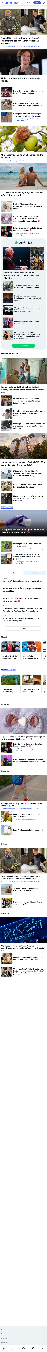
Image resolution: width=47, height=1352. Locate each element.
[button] (43, 2)
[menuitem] (29, 3)
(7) (31, 230)
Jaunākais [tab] (12, 573)
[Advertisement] (23, 1080)
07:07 (5, 586)
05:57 (4, 596)
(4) (28, 532)
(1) (38, 221)
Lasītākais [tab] (35, 573)
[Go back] (2, 2)
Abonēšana (5, 1342)
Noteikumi (4, 1338)
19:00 (4, 606)
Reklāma (4, 1330)
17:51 (4, 616)
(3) (40, 106)
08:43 (5, 579)
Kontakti (4, 1334)
